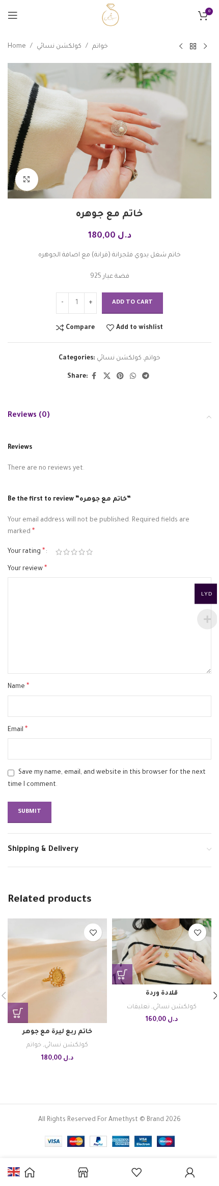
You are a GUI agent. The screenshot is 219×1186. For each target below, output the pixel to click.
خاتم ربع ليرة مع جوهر (57, 1032)
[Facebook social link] (94, 376)
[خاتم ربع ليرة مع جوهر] (57, 970)
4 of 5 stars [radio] (82, 551)
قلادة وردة (162, 993)
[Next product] (205, 47)
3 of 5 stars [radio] (74, 551)
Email (18, 730)
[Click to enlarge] (26, 179)
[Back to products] (193, 47)
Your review (27, 569)
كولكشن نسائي (59, 46)
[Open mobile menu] (13, 15)
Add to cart (132, 303)
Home (17, 46)
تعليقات (138, 1007)
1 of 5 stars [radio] (59, 551)
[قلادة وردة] (161, 951)
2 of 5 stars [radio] (66, 551)
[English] (14, 1172)
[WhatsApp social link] (133, 376)
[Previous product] (181, 47)
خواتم (100, 46)
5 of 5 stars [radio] (89, 551)
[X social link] (107, 376)
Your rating (26, 552)
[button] (18, 1013)
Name (18, 687)
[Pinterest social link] (120, 376)
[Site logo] (109, 15)
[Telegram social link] (145, 376)
